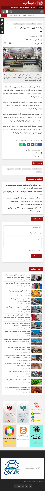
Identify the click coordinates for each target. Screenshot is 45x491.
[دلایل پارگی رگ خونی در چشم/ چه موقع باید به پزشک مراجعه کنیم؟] (22, 366)
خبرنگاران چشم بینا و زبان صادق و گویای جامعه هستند (24, 198)
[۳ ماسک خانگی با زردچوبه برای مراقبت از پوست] (22, 293)
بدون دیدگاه (36, 156)
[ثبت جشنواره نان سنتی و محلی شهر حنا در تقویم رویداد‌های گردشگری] (22, 389)
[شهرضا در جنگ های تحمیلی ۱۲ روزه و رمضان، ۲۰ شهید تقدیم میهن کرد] (22, 350)
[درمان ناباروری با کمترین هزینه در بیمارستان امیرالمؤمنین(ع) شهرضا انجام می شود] (22, 358)
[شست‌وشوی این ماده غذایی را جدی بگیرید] (22, 382)
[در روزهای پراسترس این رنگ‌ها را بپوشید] (22, 285)
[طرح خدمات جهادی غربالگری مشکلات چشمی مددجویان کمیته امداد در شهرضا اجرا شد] (22, 277)
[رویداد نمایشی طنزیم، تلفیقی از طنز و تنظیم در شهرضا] (22, 334)
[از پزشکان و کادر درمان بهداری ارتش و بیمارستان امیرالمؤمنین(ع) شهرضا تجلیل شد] (22, 317)
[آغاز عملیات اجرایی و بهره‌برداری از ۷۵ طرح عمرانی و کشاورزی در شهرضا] (22, 326)
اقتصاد (18, 169)
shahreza (27, 169)
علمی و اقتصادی (19, 24)
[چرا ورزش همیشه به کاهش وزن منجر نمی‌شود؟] (22, 374)
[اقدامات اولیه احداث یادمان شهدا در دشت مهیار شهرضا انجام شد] (22, 301)
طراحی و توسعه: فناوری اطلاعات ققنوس (33, 481)
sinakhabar (37, 169)
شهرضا (39, 172)
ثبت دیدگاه (36, 256)
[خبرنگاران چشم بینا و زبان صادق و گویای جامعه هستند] (22, 309)
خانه (39, 24)
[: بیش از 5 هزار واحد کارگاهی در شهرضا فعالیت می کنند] (5, 43)
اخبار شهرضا (31, 24)
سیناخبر (29, 153)
